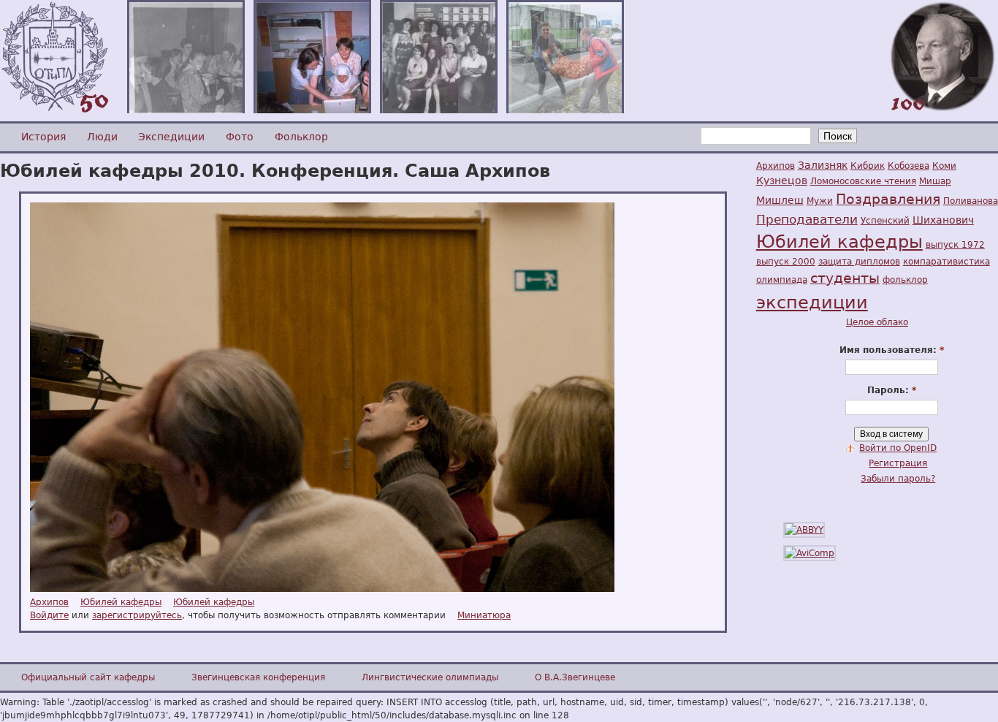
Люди (102, 136)
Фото (240, 136)
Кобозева (908, 166)
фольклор (905, 280)
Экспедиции (171, 136)
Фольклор (301, 136)
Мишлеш (780, 200)
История (43, 136)
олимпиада (781, 280)
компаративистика (946, 261)
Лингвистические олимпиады (430, 677)
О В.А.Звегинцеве (575, 677)
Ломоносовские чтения (863, 181)
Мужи (820, 201)
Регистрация (898, 463)
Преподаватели (807, 219)
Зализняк (822, 165)
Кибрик (867, 166)
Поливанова (970, 201)
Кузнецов (781, 180)
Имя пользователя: (891, 350)
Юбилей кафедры (120, 602)
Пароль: (891, 390)
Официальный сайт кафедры (88, 677)
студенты (845, 278)
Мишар (935, 181)
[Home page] (55, 110)
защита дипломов (859, 261)
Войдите (49, 615)
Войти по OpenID (898, 448)
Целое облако (877, 322)
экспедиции (812, 302)
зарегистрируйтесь (137, 615)
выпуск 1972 (955, 245)
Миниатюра (484, 615)
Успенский (885, 221)
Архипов (49, 602)
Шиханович (943, 220)
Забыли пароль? (898, 479)
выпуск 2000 (785, 261)
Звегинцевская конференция (258, 677)
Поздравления (888, 199)
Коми (944, 166)
